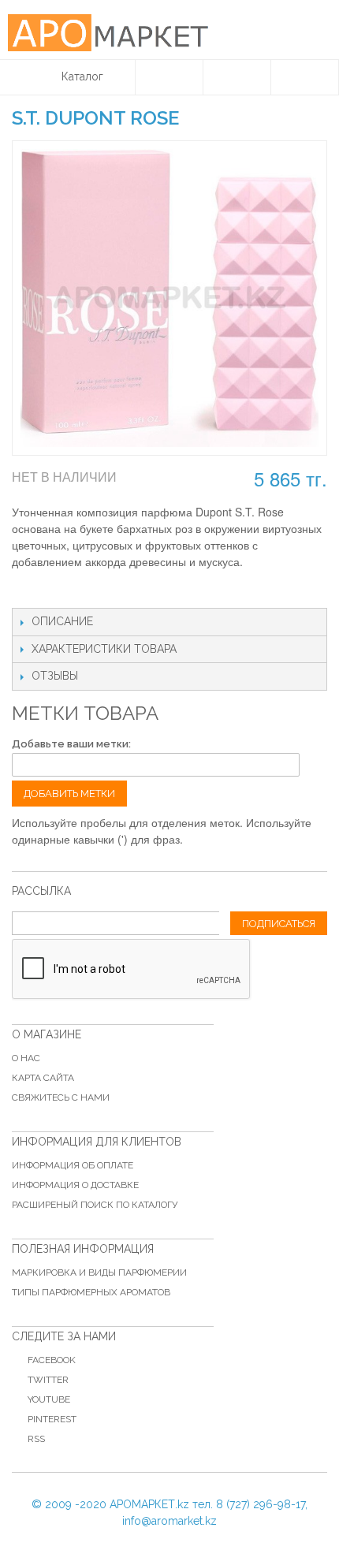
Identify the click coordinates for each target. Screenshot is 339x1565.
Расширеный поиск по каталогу (94, 1204)
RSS (36, 1438)
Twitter (48, 1379)
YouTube (49, 1399)
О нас (26, 1058)
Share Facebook (71, 592)
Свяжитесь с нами (61, 1097)
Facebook (52, 1360)
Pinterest (52, 1419)
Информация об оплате (72, 1165)
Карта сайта (43, 1077)
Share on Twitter (102, 592)
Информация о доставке (75, 1185)
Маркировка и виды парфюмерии (99, 1272)
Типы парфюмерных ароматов (91, 1292)
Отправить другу (39, 592)
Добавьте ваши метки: (71, 744)
